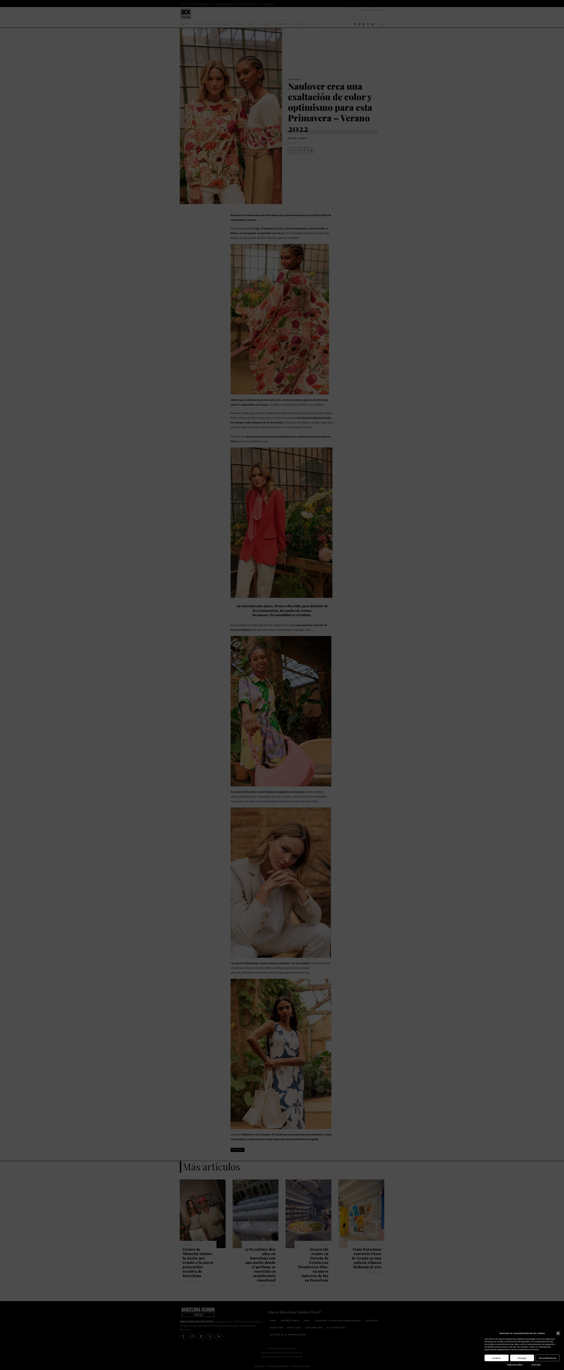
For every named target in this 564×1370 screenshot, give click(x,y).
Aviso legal (536, 1364)
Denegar (522, 1357)
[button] (558, 1333)
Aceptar (496, 1357)
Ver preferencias (547, 1357)
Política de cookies (514, 1364)
